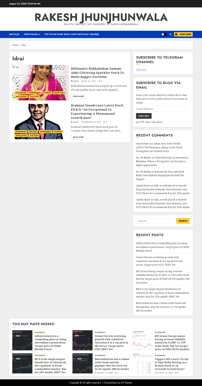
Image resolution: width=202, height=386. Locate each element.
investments (21, 92)
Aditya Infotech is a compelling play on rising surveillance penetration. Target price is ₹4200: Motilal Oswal (163, 247)
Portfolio (47, 92)
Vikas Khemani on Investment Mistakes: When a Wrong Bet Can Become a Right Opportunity (162, 161)
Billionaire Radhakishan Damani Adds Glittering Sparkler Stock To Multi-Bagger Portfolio (97, 73)
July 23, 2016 (90, 81)
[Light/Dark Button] (164, 34)
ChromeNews (110, 382)
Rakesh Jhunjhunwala (101, 17)
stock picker (21, 96)
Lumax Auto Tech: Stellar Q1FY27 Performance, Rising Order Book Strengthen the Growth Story (159, 147)
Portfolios (31, 34)
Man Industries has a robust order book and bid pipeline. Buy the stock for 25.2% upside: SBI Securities (161, 306)
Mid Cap (33, 131)
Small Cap (59, 92)
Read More (78, 96)
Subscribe (185, 34)
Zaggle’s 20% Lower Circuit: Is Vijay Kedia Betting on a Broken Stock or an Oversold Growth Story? (172, 364)
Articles (14, 34)
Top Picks (34, 96)
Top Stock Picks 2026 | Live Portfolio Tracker (71, 34)
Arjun (76, 81)
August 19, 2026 (105, 373)
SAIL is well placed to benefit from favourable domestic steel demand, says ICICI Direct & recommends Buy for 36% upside (163, 189)
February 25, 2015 (92, 122)
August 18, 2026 (165, 373)
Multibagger (34, 92)
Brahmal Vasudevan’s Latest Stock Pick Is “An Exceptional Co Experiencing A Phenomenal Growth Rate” (97, 111)
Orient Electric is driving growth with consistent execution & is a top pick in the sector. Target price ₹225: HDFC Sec (159, 261)
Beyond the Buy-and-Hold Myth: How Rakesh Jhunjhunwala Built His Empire (160, 175)
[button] (170, 34)
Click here (141, 69)
